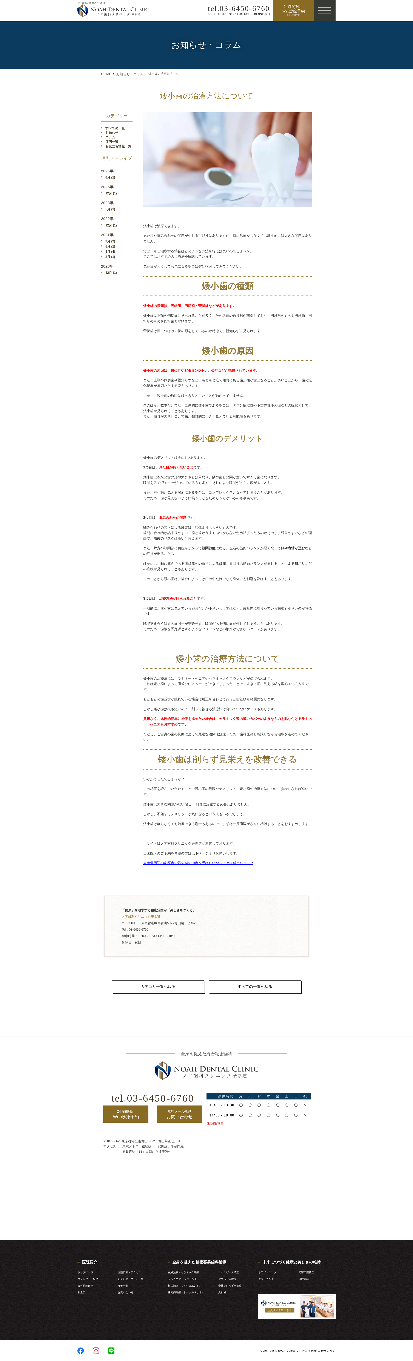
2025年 (107, 187)
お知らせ (111, 132)
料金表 (81, 1292)
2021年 (107, 235)
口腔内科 (304, 1279)
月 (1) (110, 177)
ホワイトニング (267, 1272)
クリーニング (266, 1279)
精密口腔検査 (306, 1272)
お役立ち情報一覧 (118, 146)
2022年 (107, 219)
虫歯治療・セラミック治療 (183, 1272)
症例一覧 (111, 141)
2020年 (107, 266)
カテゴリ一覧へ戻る (158, 986)
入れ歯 (222, 1292)
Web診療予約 (126, 1114)
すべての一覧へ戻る (254, 986)
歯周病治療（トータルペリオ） (186, 1292)
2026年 (107, 171)
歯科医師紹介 (85, 1285)
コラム (110, 137)
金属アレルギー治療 (230, 1285)
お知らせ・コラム (130, 74)
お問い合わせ (180, 1114)
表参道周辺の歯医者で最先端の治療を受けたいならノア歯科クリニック (198, 863)
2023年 (107, 203)
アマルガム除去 (227, 1279)
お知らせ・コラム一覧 (131, 1279)
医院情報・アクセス (129, 1272)
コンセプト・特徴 (88, 1279)
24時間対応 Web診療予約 (293, 11)
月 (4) (110, 251)
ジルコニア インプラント (182, 1279)
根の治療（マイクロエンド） (185, 1285)
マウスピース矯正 (228, 1272)
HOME (106, 74)
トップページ (85, 1272)
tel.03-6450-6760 (152, 1098)
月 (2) (110, 241)
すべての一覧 (115, 128)
